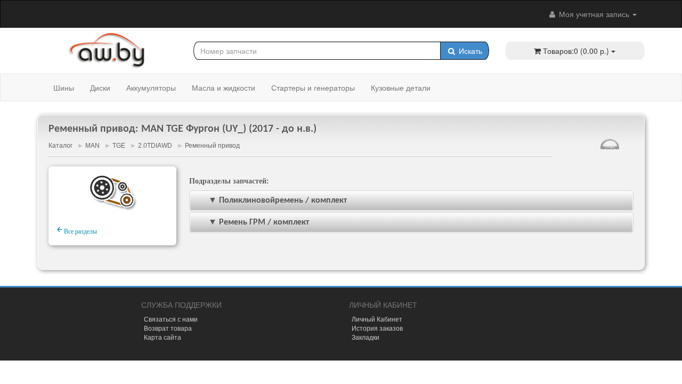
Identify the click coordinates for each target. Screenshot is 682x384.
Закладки (365, 336)
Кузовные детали (401, 87)
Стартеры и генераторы (313, 87)
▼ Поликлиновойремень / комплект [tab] (277, 200)
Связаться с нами (171, 318)
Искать (469, 50)
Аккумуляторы (151, 87)
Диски (100, 87)
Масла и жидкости (223, 87)
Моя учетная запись (594, 14)
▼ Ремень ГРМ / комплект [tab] (258, 222)
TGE (118, 145)
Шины (63, 87)
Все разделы (77, 230)
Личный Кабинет (377, 318)
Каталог (60, 145)
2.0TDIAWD (155, 145)
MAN (92, 145)
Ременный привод (212, 145)
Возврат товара (168, 327)
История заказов (377, 327)
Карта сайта (162, 336)
